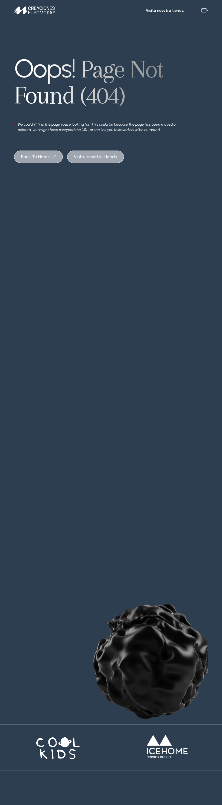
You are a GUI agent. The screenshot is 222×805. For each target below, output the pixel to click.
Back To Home (35, 156)
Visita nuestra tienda (165, 10)
